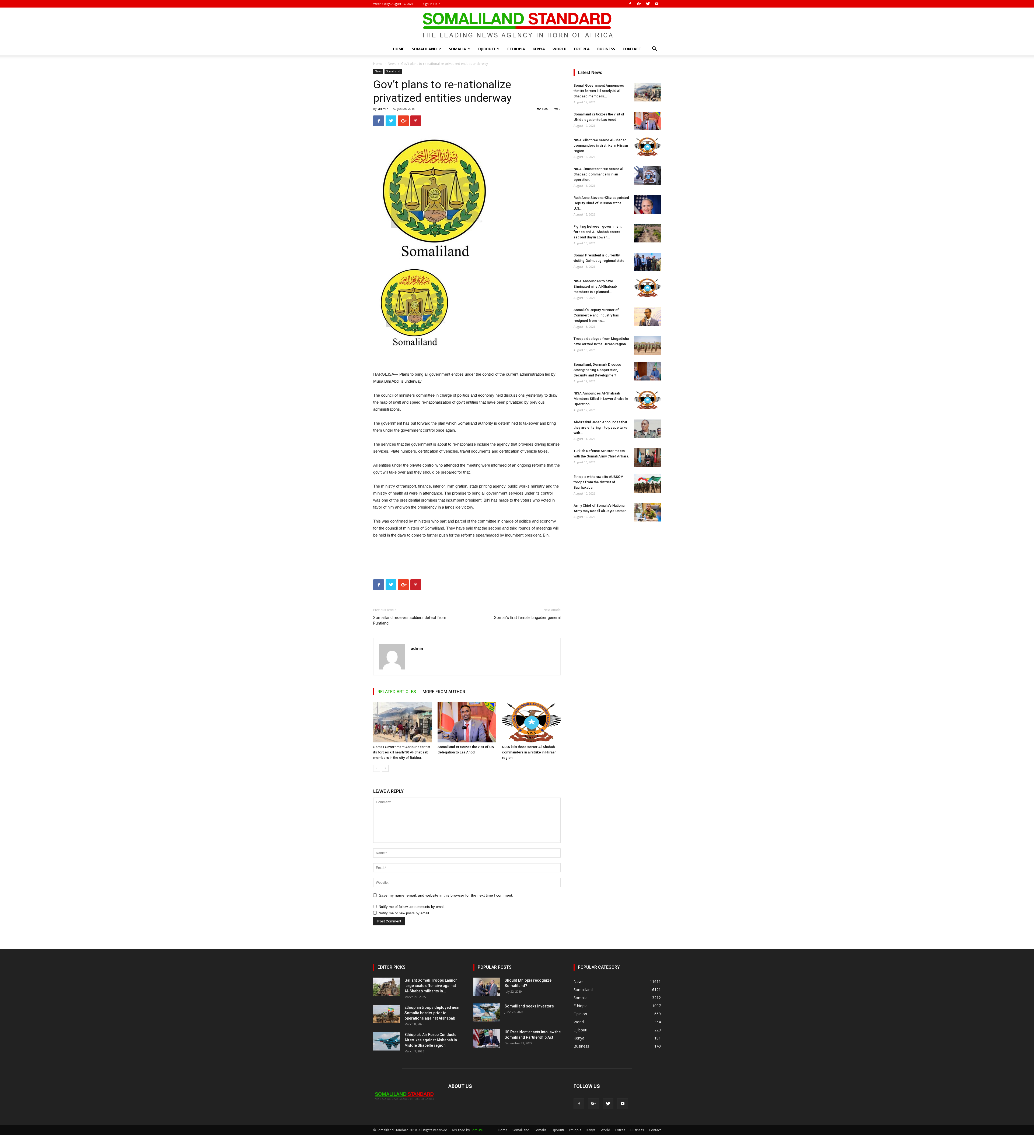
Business (606, 48)
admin (383, 109)
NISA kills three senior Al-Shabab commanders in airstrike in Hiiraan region (529, 752)
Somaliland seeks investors (529, 1006)
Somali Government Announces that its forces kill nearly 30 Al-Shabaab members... (599, 90)
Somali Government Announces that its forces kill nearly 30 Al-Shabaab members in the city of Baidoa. (401, 752)
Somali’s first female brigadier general (527, 617)
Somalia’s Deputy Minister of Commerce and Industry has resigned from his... (596, 315)
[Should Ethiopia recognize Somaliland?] (486, 987)
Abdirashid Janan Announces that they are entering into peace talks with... (600, 427)
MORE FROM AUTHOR (443, 691)
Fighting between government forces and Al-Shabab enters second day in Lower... (597, 231)
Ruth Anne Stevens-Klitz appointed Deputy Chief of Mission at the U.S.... (601, 203)
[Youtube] (657, 4)
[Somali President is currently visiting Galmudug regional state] (647, 262)
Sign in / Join (431, 4)
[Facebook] (630, 4)
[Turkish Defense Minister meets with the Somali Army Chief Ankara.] (647, 457)
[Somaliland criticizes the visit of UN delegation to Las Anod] (467, 722)
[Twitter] (648, 4)
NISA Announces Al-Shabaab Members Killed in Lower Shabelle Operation (601, 398)
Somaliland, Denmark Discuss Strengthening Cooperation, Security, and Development (597, 369)
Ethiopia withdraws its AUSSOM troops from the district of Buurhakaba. (598, 482)
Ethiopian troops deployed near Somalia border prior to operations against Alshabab (432, 1012)
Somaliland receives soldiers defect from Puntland (409, 620)
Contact (632, 48)
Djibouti (486, 48)
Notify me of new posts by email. (404, 913)
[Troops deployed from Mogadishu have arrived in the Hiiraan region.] (647, 345)
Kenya (539, 48)
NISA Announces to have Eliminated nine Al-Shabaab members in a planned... (595, 286)
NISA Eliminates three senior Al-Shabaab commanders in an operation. (599, 174)
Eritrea (582, 48)
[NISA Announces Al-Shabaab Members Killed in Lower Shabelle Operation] (647, 400)
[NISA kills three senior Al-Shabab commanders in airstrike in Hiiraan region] (531, 722)
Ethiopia (516, 48)
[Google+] (639, 4)
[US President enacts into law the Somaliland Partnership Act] (486, 1038)
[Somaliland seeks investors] (486, 1012)
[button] (654, 49)
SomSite (477, 1130)
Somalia (457, 48)
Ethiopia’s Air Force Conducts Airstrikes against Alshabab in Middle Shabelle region (430, 1040)
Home (398, 48)
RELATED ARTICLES (397, 691)
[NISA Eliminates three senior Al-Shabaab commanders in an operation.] (647, 175)
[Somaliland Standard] (517, 25)
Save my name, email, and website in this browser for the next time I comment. (446, 895)
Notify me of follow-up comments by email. (412, 907)
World (560, 48)
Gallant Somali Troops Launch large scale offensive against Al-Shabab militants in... (430, 985)
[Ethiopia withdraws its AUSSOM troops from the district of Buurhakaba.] (647, 483)
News (392, 63)
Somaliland (424, 48)
